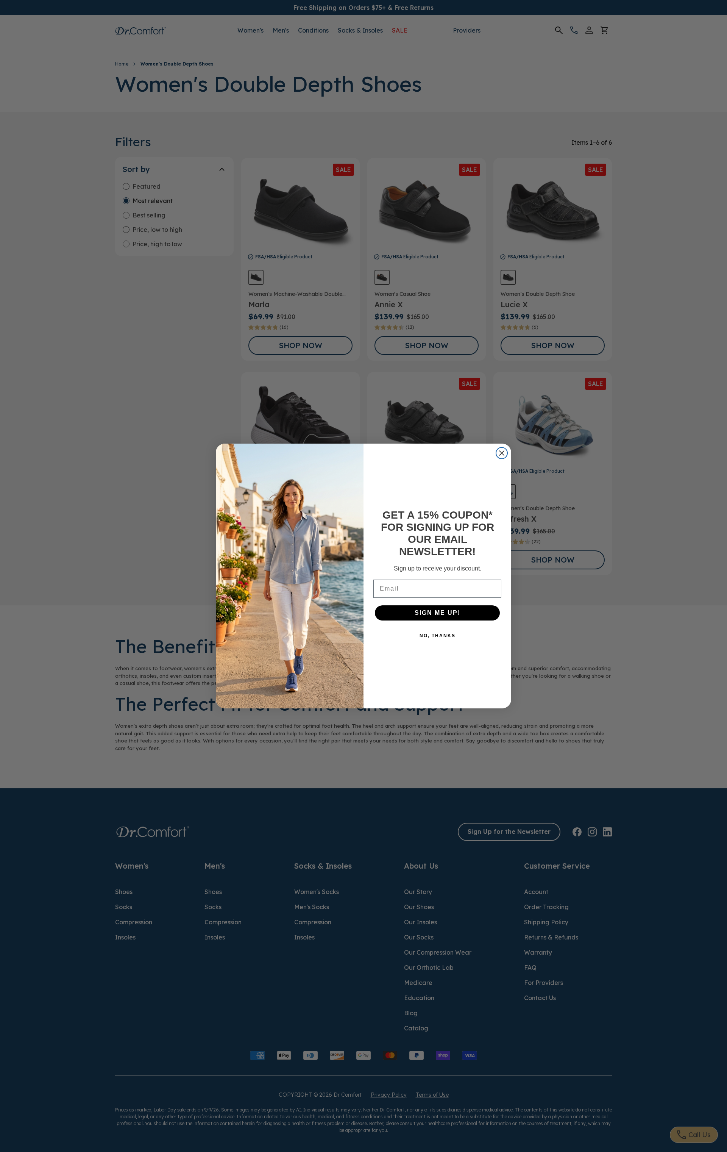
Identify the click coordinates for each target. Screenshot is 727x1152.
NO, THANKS (438, 635)
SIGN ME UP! (437, 613)
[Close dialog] (501, 453)
